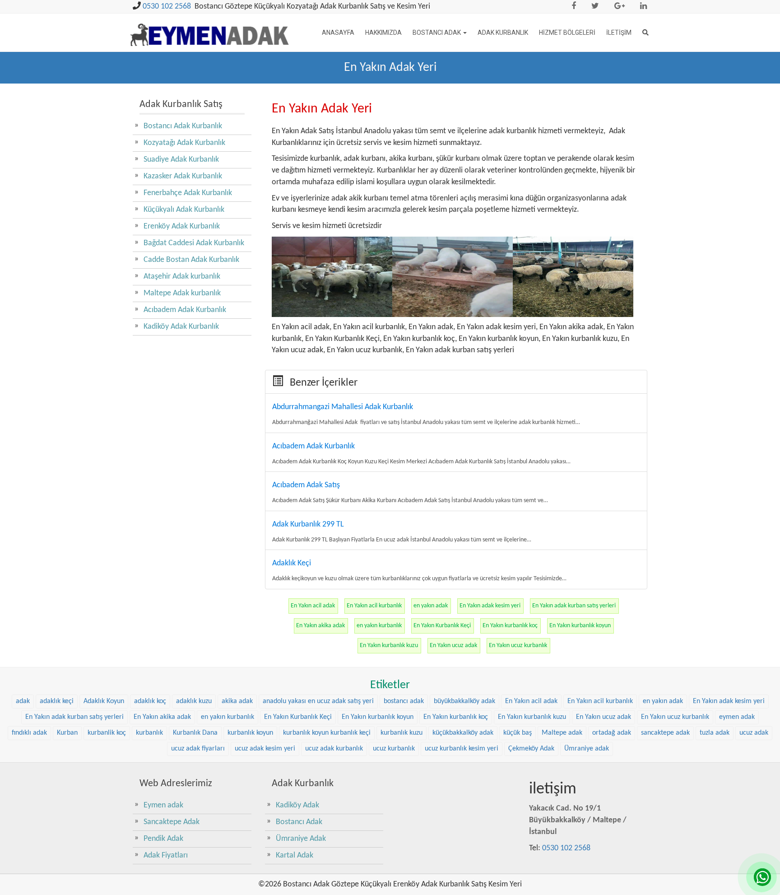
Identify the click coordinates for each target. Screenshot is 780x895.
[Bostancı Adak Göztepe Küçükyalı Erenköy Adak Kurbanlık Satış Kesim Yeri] (209, 29)
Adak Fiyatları (166, 855)
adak (23, 701)
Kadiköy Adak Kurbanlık (181, 326)
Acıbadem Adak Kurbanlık (185, 310)
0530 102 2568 (167, 6)
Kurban (67, 733)
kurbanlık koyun (250, 733)
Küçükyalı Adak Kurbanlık (184, 209)
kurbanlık (149, 733)
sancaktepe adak (665, 733)
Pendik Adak (163, 838)
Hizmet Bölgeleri (567, 32)
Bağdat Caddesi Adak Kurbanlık (194, 243)
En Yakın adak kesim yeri (490, 605)
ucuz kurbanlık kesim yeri (461, 748)
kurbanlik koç (107, 733)
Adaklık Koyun (104, 701)
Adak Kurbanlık (503, 32)
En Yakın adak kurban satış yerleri (574, 605)
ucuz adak (753, 733)
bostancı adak (404, 701)
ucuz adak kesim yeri (265, 748)
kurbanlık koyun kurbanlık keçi (327, 733)
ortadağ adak (611, 733)
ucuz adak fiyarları (198, 748)
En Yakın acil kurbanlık (374, 605)
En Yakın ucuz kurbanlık (518, 645)
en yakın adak (430, 605)
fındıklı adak (29, 733)
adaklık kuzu (194, 701)
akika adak (237, 701)
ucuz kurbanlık (394, 748)
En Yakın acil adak (313, 605)
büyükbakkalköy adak (464, 701)
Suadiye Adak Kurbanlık (181, 159)
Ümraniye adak (586, 748)
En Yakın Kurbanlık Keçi (442, 625)
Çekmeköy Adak (531, 748)
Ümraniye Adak (301, 838)
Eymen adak (163, 805)
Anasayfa (338, 32)
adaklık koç (150, 701)
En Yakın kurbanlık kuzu (389, 645)
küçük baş (517, 733)
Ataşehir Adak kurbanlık (182, 276)
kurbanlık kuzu (401, 733)
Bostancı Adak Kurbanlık (183, 126)
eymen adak (737, 717)
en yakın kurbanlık (379, 625)
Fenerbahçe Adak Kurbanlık (188, 193)
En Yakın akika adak (320, 625)
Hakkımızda (383, 32)
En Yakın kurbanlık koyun (580, 625)
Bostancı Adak (437, 32)
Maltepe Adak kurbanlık (182, 293)
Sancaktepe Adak (172, 822)
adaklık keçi (57, 701)
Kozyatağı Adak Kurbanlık (184, 143)
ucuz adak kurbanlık (334, 748)
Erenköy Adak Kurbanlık (182, 226)
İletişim (618, 32)
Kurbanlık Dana (195, 733)
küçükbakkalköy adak (462, 733)
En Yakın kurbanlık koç (510, 625)
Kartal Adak (294, 855)
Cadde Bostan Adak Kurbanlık (191, 260)
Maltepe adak (562, 733)
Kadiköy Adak (297, 805)
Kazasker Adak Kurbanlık (183, 176)
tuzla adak (714, 733)
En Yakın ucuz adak (453, 645)
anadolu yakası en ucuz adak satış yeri (318, 701)
